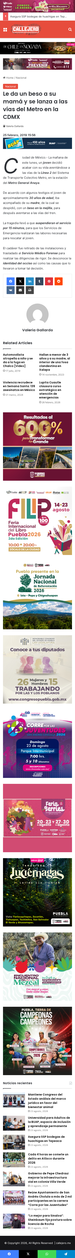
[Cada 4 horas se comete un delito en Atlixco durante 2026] (14, 1159)
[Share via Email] (20, 290)
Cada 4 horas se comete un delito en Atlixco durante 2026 (48, 1158)
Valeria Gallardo (15, 126)
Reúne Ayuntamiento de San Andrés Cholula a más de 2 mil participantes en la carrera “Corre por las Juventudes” (50, 1198)
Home (9, 77)
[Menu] (5, 30)
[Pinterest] (49, 281)
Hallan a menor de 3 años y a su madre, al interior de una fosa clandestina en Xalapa (54, 362)
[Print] (30, 290)
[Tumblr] (39, 281)
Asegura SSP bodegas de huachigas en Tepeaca (40, 16)
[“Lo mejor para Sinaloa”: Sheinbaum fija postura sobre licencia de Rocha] (14, 1221)
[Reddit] (59, 281)
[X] (20, 281)
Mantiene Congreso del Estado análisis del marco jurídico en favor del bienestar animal (47, 1101)
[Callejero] (26, 29)
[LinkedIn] (30, 281)
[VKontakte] (11, 290)
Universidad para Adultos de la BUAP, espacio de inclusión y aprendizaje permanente (49, 1122)
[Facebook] (11, 281)
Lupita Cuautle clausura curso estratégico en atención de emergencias (50, 389)
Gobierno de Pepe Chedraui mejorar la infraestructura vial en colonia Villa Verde (48, 1177)
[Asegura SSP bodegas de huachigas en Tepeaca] (14, 1142)
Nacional (21, 77)
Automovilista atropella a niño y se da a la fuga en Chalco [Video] (18, 360)
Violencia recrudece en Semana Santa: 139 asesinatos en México (19, 386)
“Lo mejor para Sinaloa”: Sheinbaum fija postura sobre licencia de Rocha (50, 1220)
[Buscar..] (70, 30)
